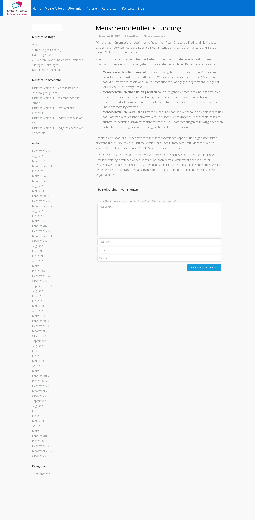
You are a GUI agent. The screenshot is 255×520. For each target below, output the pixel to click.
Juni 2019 (37, 356)
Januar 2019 (39, 381)
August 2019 (40, 346)
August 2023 (40, 186)
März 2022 (39, 221)
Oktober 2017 (40, 456)
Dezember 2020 (42, 276)
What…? (36, 45)
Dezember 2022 (42, 201)
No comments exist (155, 35)
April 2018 (38, 426)
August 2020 (40, 291)
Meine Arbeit (54, 8)
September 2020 (42, 286)
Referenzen (110, 8)
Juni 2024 (37, 171)
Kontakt (128, 8)
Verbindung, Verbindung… (47, 50)
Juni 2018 (37, 416)
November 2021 (42, 236)
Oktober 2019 (40, 336)
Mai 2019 (38, 361)
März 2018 (39, 431)
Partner (92, 8)
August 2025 (40, 156)
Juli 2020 (37, 296)
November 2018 (42, 391)
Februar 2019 (40, 376)
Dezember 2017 (42, 446)
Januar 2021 (39, 271)
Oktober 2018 (40, 396)
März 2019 (39, 371)
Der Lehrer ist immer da (46, 70)
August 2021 (40, 246)
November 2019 (42, 331)
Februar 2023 (40, 196)
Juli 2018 (37, 411)
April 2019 (38, 366)
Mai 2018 (38, 421)
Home (36, 8)
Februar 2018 (40, 436)
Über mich (75, 8)
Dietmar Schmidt (42, 88)
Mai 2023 (38, 191)
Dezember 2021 (42, 231)
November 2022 (42, 206)
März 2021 (39, 266)
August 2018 (40, 406)
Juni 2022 (37, 216)
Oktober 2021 (40, 241)
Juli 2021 (37, 251)
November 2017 (42, 451)
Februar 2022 (40, 226)
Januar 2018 (39, 441)
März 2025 (39, 161)
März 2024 (39, 176)
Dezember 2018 (42, 386)
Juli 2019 (37, 351)
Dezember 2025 (42, 151)
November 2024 (42, 166)
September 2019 (42, 341)
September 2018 (42, 401)
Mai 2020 (38, 306)
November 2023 (42, 181)
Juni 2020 (37, 301)
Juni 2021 (37, 256)
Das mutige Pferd (42, 55)
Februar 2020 (40, 321)
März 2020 (39, 316)
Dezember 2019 (42, 326)
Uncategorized (41, 474)
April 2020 (38, 311)
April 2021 (38, 261)
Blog (140, 8)
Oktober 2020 (40, 281)
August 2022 (40, 211)
